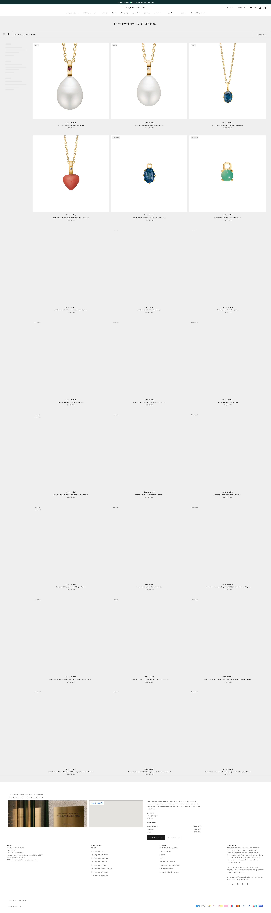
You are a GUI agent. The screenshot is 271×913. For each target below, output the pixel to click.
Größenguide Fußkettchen (100, 872)
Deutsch (241, 8)
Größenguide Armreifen (99, 861)
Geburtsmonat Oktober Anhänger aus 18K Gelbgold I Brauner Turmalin (227, 679)
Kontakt (93, 848)
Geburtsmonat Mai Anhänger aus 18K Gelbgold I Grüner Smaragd (70, 679)
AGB (161, 858)
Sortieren (261, 34)
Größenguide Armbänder (99, 858)
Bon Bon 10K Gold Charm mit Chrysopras (227, 217)
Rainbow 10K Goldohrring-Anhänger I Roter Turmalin (71, 494)
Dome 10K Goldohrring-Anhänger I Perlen (227, 494)
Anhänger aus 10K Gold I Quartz (227, 310)
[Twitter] (232, 884)
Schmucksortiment (89, 13)
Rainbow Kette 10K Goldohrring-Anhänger (149, 494)
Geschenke (172, 13)
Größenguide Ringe (97, 851)
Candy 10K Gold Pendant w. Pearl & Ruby (70, 125)
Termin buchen (155, 837)
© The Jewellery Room (14, 906)
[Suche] (260, 8)
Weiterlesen (173, 837)
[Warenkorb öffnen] (265, 8)
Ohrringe (147, 13)
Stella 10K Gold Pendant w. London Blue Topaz (227, 125)
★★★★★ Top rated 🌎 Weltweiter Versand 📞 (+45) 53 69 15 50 (135, 2)
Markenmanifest (165, 851)
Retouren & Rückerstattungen (170, 865)
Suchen (162, 855)
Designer (183, 13)
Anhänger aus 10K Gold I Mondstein (149, 310)
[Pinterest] (242, 884)
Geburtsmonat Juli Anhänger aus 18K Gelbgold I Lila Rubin (149, 679)
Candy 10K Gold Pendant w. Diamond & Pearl (149, 125)
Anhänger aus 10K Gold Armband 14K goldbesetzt (70, 310)
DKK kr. (230, 8)
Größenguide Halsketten (99, 855)
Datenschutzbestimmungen (169, 872)
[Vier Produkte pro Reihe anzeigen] (8, 34)
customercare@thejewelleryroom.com (25, 860)
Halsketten (136, 13)
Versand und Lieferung (167, 861)
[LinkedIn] (247, 884)
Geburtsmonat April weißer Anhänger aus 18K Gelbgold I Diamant (149, 772)
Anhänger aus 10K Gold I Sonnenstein (70, 402)
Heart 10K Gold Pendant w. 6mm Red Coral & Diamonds (71, 217)
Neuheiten (104, 13)
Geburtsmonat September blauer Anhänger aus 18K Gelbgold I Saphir (227, 772)
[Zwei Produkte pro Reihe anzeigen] (4, 34)
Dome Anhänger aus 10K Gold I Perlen (149, 587)
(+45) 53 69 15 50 (18, 857)
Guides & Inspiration (197, 13)
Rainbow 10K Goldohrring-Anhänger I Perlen (70, 587)
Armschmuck (158, 13)
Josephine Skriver (73, 13)
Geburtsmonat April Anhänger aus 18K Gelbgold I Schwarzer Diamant (71, 772)
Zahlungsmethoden (166, 868)
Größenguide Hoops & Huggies (101, 868)
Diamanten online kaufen (99, 875)
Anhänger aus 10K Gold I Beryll (227, 402)
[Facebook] (228, 884)
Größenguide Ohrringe (98, 865)
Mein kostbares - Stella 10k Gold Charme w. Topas (149, 217)
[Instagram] (237, 884)
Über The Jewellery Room (168, 848)
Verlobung (124, 13)
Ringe (114, 13)
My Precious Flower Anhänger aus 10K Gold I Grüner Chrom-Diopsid (227, 587)
